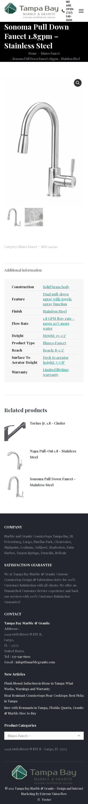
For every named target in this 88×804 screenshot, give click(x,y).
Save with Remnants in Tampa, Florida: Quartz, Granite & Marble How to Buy (44, 710)
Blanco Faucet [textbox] (19, 736)
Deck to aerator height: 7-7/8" (56, 360)
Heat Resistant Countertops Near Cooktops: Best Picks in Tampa (44, 698)
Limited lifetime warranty (56, 372)
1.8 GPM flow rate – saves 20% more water (59, 323)
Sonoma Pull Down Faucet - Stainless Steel (53, 482)
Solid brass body (56, 286)
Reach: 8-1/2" (53, 350)
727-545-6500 (21, 656)
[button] (78, 83)
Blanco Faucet (27, 247)
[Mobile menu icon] (81, 10)
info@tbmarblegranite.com (35, 662)
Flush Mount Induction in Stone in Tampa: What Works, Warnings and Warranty (38, 686)
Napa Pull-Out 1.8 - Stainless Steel (53, 454)
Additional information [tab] (23, 270)
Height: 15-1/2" (54, 335)
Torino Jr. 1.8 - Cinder (47, 423)
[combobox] (44, 736)
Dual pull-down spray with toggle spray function (57, 299)
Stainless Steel (55, 311)
